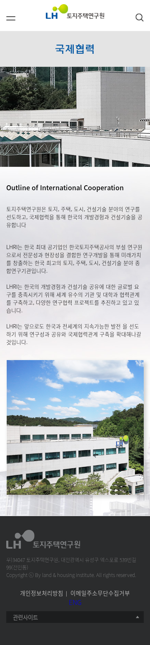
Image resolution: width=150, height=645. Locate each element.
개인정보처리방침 (41, 593)
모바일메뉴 (10, 21)
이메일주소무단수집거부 (100, 593)
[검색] (139, 17)
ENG (75, 602)
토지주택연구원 (75, 11)
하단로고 (43, 539)
